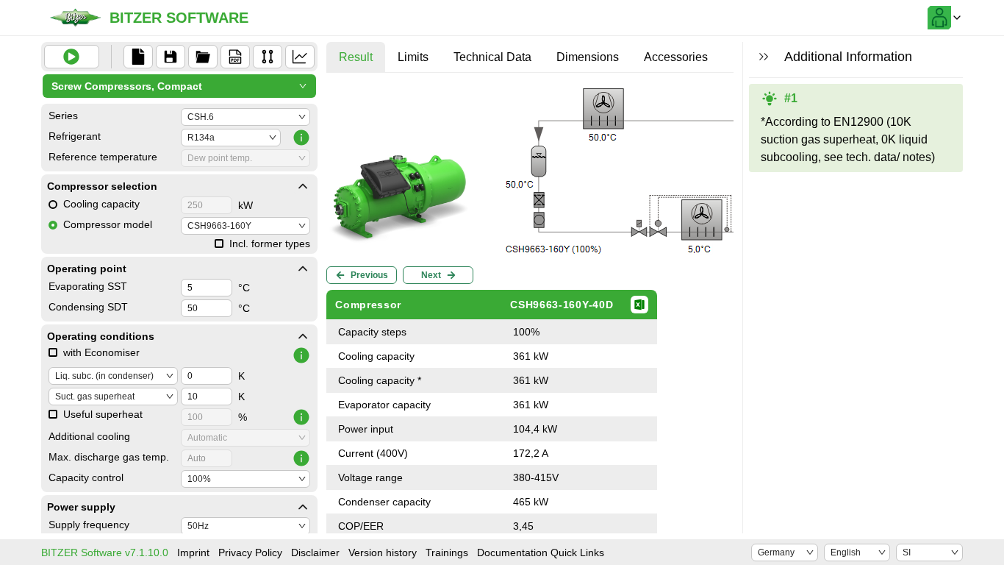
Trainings (447, 552)
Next (431, 275)
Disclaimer (315, 552)
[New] (138, 56)
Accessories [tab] (676, 57)
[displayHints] (763, 56)
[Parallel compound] (267, 56)
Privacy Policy (250, 552)
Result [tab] (356, 57)
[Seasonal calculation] (300, 56)
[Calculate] (71, 56)
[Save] (170, 56)
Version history (382, 552)
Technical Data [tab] (492, 57)
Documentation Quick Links (540, 552)
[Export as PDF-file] (235, 56)
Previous (369, 275)
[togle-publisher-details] (303, 186)
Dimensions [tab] (587, 57)
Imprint (193, 552)
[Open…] (203, 56)
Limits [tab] (413, 57)
